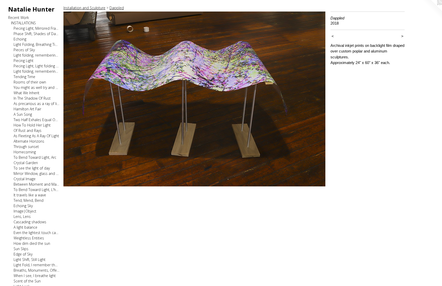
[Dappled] (194, 99)
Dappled (116, 7)
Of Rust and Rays (27, 130)
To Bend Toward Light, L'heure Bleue (36, 189)
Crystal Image (25, 178)
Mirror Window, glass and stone (36, 173)
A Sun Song (23, 114)
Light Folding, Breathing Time (36, 44)
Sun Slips (21, 248)
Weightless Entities (29, 238)
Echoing (20, 39)
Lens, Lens (22, 216)
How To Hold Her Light (32, 125)
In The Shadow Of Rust (32, 98)
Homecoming (25, 152)
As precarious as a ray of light (36, 103)
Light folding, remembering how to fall (36, 55)
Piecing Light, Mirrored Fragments (36, 28)
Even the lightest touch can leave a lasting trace (36, 232)
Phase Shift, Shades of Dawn (36, 33)
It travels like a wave (30, 195)
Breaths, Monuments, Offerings (36, 270)
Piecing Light (24, 60)
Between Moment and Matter (36, 184)
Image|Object (25, 211)
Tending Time (24, 76)
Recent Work (18, 17)
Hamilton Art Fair (27, 109)
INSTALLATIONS (23, 22)
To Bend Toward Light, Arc (35, 157)
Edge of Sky (23, 254)
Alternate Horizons (29, 141)
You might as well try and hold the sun (36, 87)
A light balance (25, 227)
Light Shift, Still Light (30, 259)
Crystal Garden (26, 162)
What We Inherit (26, 92)
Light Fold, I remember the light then (36, 264)
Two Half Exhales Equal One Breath (36, 119)
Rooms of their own (30, 82)
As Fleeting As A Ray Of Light (36, 135)
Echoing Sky (23, 205)
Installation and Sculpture (84, 7)
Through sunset (26, 146)
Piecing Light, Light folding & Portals (36, 65)
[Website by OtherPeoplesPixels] (432, 10)
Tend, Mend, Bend (28, 200)
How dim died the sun (32, 243)
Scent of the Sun (27, 281)
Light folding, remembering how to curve (36, 71)
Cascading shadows (30, 221)
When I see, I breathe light (35, 275)
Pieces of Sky (24, 49)
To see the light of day (32, 168)
